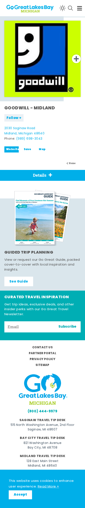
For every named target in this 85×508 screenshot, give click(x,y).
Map (42, 149)
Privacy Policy (43, 359)
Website (12, 149)
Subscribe (67, 327)
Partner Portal (42, 353)
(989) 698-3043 (29, 138)
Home (72, 163)
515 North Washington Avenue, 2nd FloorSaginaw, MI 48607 (42, 427)
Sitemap (42, 365)
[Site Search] (70, 8)
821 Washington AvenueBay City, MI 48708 (42, 445)
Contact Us (42, 347)
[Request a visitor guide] (42, 218)
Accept (20, 495)
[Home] (20, 8)
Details (39, 175)
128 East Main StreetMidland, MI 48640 (42, 463)
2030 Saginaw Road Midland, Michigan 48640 (24, 131)
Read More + (48, 486)
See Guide (18, 281)
